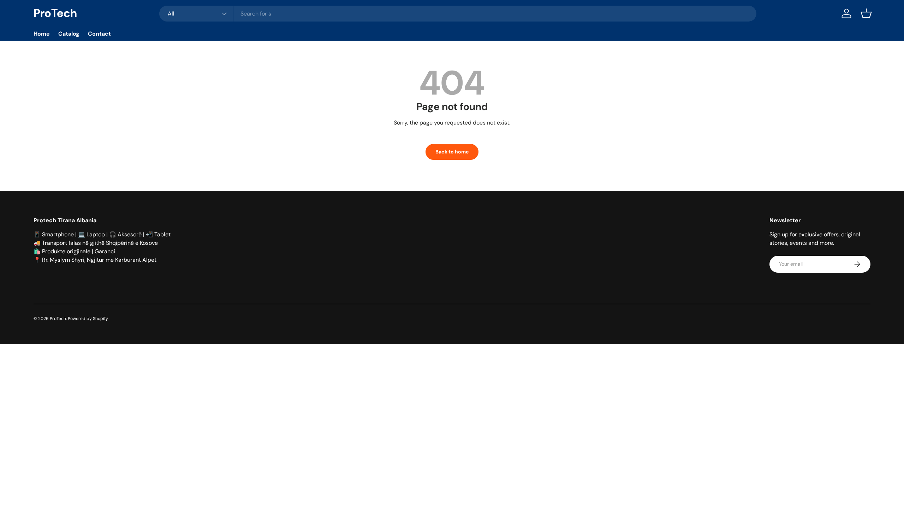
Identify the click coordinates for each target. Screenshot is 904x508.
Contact (99, 33)
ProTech (58, 318)
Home (42, 33)
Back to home (452, 152)
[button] (866, 13)
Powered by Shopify (88, 318)
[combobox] (457, 14)
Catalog (68, 33)
